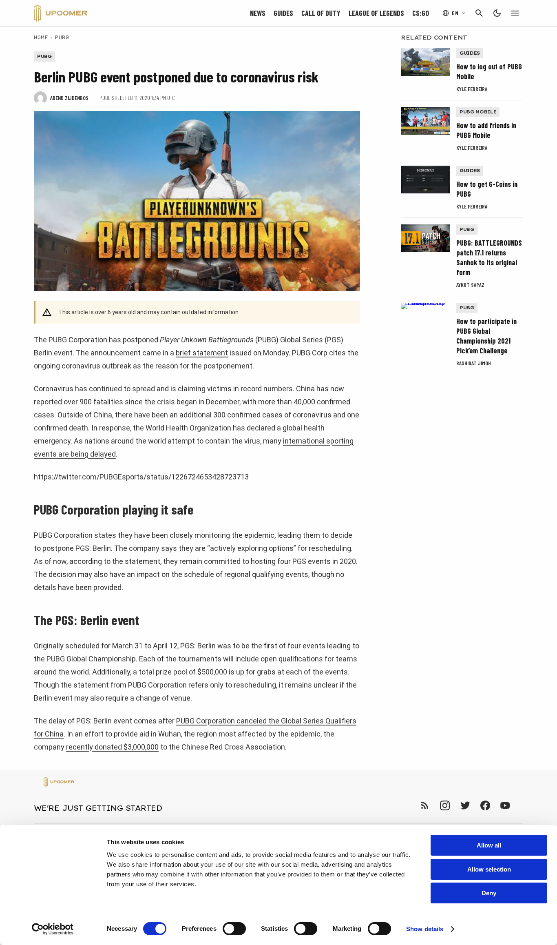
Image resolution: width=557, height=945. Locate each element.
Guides (283, 13)
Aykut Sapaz (470, 284)
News (257, 13)
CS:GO (420, 13)
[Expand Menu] (515, 13)
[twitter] (464, 805)
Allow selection (489, 869)
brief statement (202, 352)
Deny (489, 893)
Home (41, 37)
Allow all (489, 845)
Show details (424, 928)
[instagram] (444, 805)
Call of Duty (320, 13)
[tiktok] (520, 805)
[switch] (234, 928)
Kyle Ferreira (471, 88)
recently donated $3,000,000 (112, 747)
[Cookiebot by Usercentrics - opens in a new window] (52, 929)
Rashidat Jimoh (473, 362)
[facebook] (485, 805)
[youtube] (505, 805)
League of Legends (376, 13)
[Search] (479, 13)
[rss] (425, 805)
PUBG (62, 37)
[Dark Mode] (497, 13)
